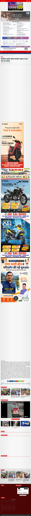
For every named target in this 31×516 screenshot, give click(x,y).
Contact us (5, 53)
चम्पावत (23, 53)
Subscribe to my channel (15, 419)
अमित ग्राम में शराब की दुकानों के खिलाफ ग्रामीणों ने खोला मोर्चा (8, 383)
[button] (6, 424)
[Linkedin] (14, 381)
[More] (22, 381)
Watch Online (29, 52)
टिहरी (25, 53)
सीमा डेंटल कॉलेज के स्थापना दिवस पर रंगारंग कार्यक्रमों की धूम (23, 383)
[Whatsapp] (19, 381)
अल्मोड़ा (12, 53)
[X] (11, 381)
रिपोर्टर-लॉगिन (1, 53)
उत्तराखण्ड (9, 53)
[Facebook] (8, 381)
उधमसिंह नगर (17, 53)
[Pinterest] (17, 381)
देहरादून (28, 53)
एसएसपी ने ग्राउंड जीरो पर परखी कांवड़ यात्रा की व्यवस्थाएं (25, 391)
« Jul (1, 512)
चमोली (21, 53)
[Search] (27, 52)
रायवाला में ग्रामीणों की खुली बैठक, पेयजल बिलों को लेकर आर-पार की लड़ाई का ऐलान (15, 391)
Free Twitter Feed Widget (23, 495)
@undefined (19, 490)
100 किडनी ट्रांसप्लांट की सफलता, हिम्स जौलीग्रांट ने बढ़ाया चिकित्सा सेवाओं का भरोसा (26, 474)
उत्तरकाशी (14, 53)
